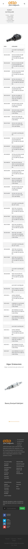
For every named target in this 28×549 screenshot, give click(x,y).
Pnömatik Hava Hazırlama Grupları (7, 469)
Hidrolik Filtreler (7, 482)
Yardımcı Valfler (10, 17)
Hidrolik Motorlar (20, 466)
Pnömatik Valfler (8, 461)
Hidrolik (12, 15)
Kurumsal (18, 484)
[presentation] (26, 395)
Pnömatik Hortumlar (6, 477)
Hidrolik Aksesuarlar (7, 485)
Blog (17, 486)
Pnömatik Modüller (6, 492)
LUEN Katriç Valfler (10, 20)
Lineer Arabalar (7, 495)
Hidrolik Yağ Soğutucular (19, 469)
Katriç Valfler (10, 19)
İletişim (18, 488)
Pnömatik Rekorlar (6, 473)
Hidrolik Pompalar (20, 463)
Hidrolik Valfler (10, 16)
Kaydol (22, 508)
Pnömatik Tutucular (6, 488)
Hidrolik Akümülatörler (19, 472)
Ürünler (7, 15)
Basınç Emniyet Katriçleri (14, 403)
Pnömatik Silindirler (6, 464)
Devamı (10, 455)
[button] (9, 421)
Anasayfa (18, 482)
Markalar (20, 538)
